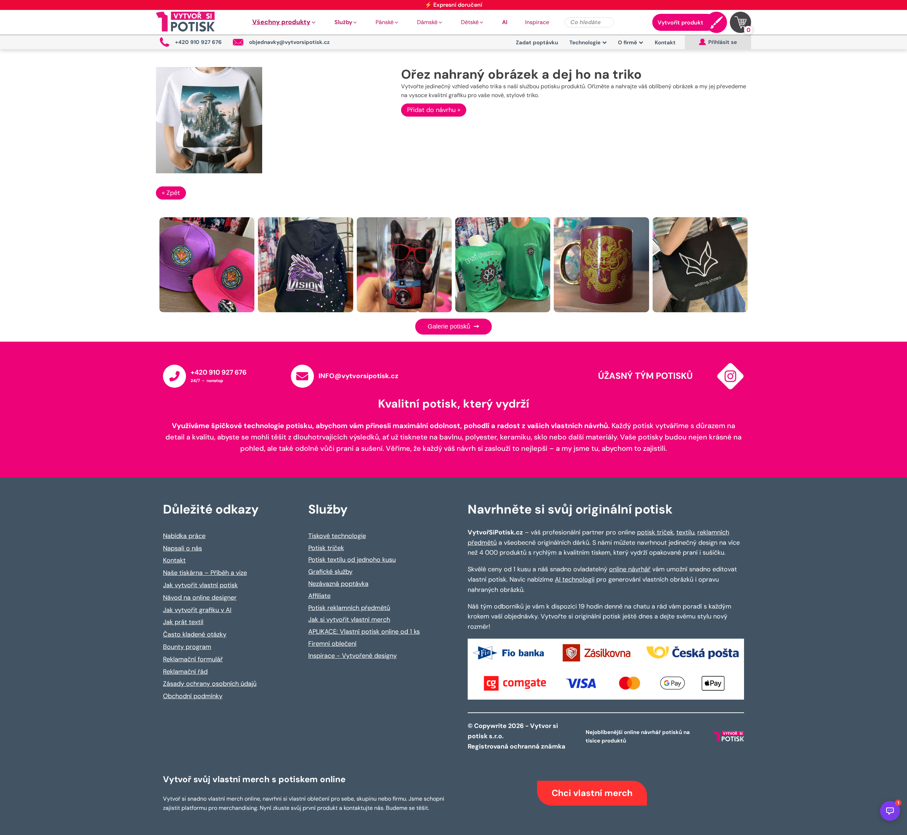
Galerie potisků (450, 326)
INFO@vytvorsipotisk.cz (358, 375)
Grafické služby (330, 571)
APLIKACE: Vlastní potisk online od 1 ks (364, 631)
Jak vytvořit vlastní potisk (200, 585)
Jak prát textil (183, 622)
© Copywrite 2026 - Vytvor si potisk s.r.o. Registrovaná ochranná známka (517, 736)
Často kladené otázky (194, 634)
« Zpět (171, 193)
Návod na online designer (200, 597)
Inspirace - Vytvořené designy (352, 655)
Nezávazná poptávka (338, 583)
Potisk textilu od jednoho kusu (352, 559)
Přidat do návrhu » (433, 110)
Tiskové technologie (337, 536)
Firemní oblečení (332, 643)
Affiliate (319, 596)
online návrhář (629, 569)
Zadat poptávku (537, 42)
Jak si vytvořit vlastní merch (349, 619)
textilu (685, 532)
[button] (284, 22)
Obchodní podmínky (192, 696)
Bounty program (187, 647)
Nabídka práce (184, 536)
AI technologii (575, 579)
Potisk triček (326, 548)
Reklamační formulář (193, 659)
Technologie (585, 42)
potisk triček (655, 532)
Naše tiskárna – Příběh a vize (205, 572)
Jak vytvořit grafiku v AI (197, 610)
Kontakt (665, 42)
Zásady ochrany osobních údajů (210, 683)
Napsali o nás (182, 548)
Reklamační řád (185, 671)
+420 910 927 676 (219, 372)
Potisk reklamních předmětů (349, 608)
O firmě (627, 42)
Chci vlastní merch (592, 793)
